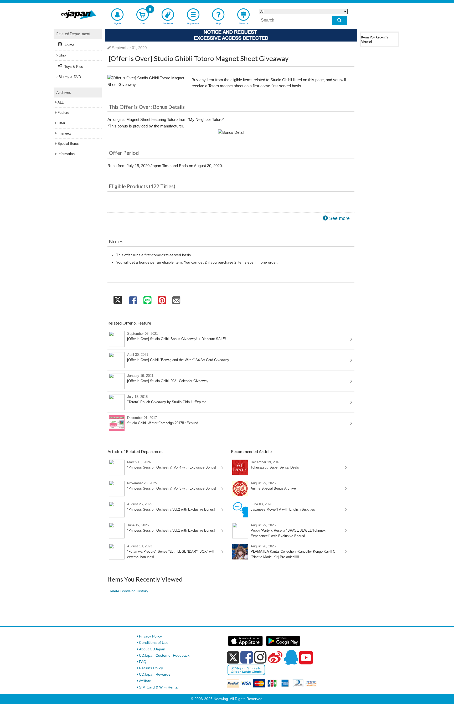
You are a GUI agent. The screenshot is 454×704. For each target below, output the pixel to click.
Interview (64, 133)
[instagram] (260, 657)
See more (339, 218)
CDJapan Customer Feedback (164, 655)
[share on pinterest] (161, 299)
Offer (61, 123)
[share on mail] (176, 299)
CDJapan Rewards (154, 674)
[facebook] (246, 657)
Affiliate (145, 681)
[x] (233, 657)
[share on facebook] (133, 299)
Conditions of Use (153, 642)
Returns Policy (151, 668)
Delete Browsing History (128, 591)
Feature (63, 113)
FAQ (142, 662)
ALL (61, 102)
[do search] (339, 20)
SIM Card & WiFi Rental (158, 687)
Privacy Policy (150, 636)
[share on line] (147, 299)
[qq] (290, 657)
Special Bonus (69, 144)
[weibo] (275, 657)
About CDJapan (152, 649)
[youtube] (306, 658)
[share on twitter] (118, 299)
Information (66, 154)
